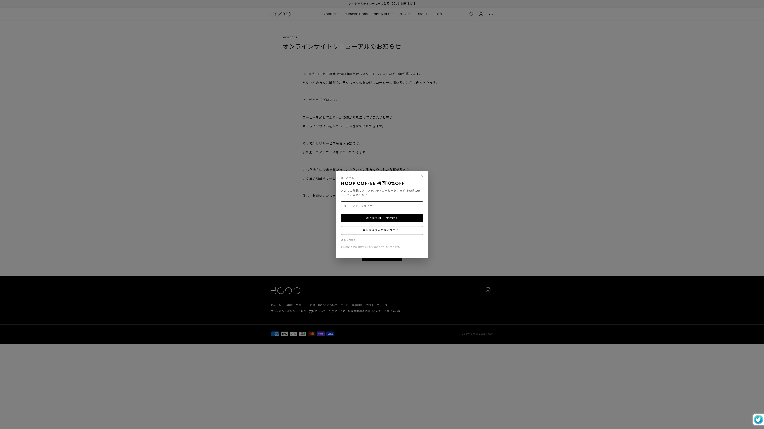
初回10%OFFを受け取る (382, 218)
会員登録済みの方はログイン (382, 230)
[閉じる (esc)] (422, 176)
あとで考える (348, 239)
